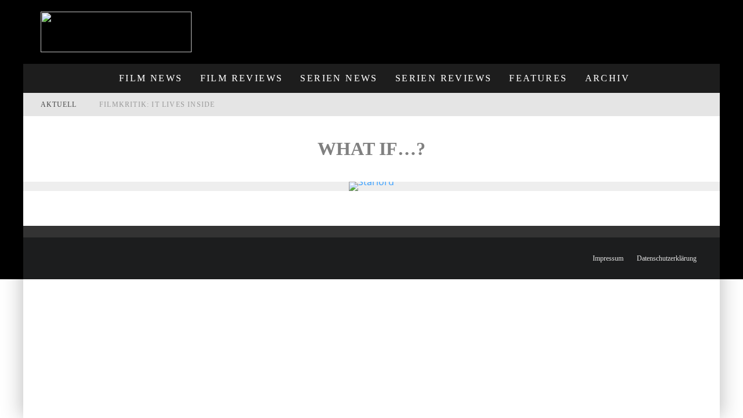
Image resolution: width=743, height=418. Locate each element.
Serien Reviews (443, 78)
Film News (151, 78)
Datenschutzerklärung (667, 258)
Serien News (338, 78)
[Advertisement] (505, 26)
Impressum (608, 258)
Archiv (607, 78)
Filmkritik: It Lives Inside (157, 104)
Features (538, 78)
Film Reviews (241, 78)
